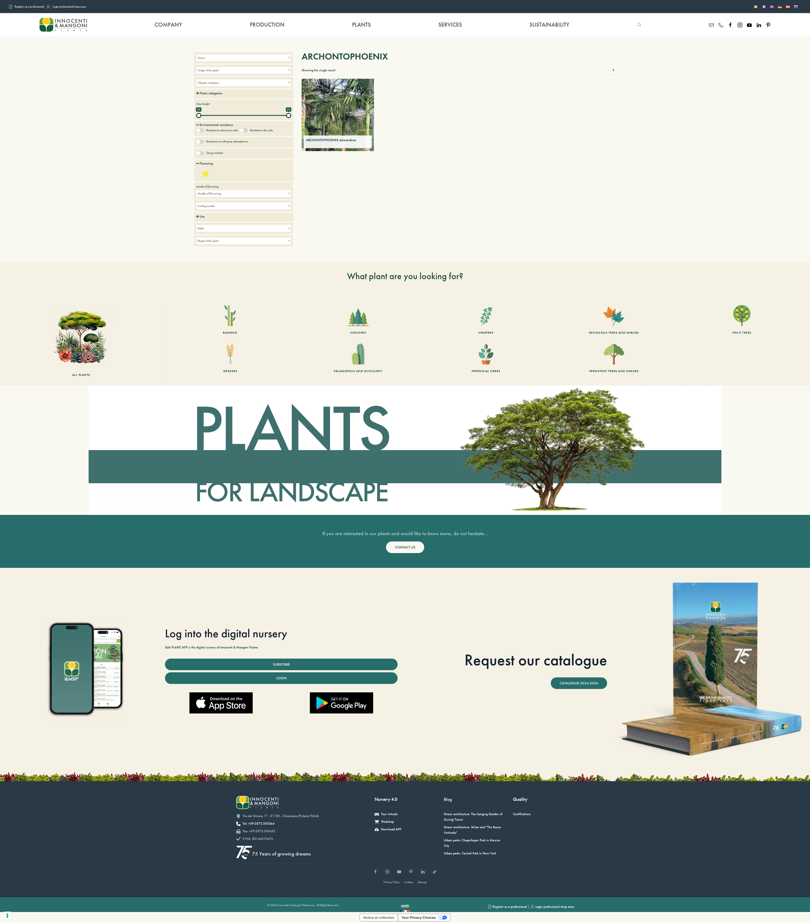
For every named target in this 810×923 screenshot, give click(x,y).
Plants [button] (361, 24)
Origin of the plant (208, 70)
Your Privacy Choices (418, 917)
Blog (448, 799)
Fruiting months (206, 206)
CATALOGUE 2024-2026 (579, 683)
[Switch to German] (780, 6)
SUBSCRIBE (281, 664)
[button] (639, 24)
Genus (201, 58)
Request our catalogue (535, 660)
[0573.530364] (721, 24)
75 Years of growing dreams (281, 853)
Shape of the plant (207, 241)
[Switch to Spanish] (788, 6)
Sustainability (549, 24)
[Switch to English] (772, 6)
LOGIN (281, 678)
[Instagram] (739, 24)
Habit (200, 228)
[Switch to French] (764, 6)
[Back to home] (63, 24)
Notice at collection (378, 917)
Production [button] (267, 24)
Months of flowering (209, 193)
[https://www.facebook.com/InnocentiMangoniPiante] (730, 24)
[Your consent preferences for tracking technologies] (7, 916)
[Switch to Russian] (796, 6)
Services (450, 24)
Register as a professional (29, 6)
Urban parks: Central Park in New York (470, 853)
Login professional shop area (69, 6)
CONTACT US (405, 547)
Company (168, 24)
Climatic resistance (208, 83)
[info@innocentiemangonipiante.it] (711, 24)
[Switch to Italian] (756, 6)
